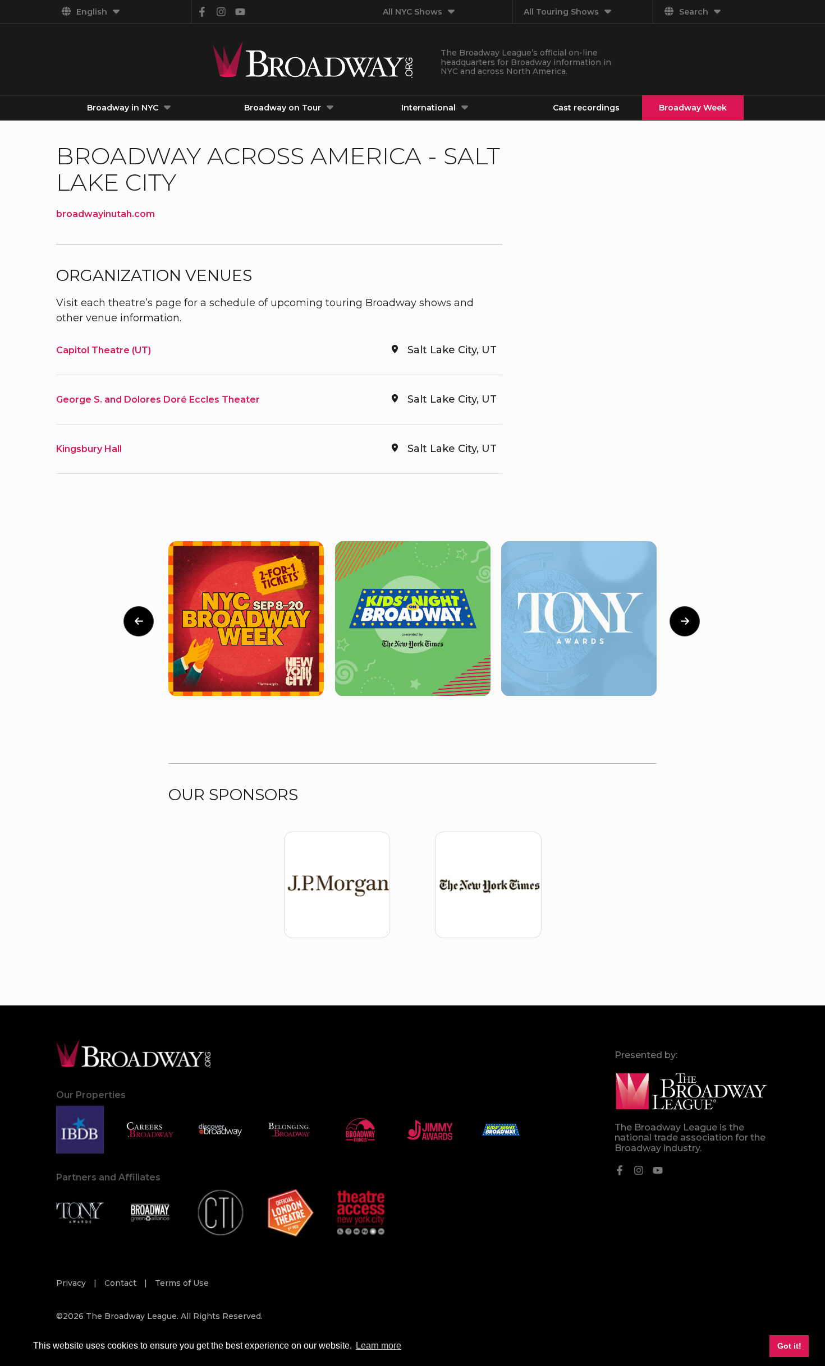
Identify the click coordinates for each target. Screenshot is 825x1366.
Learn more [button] (378, 1345)
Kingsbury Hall (89, 449)
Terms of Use (182, 1283)
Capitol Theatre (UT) (103, 350)
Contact (121, 1283)
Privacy (72, 1283)
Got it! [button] (789, 1345)
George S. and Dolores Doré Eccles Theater (158, 399)
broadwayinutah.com (105, 214)
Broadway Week (693, 108)
